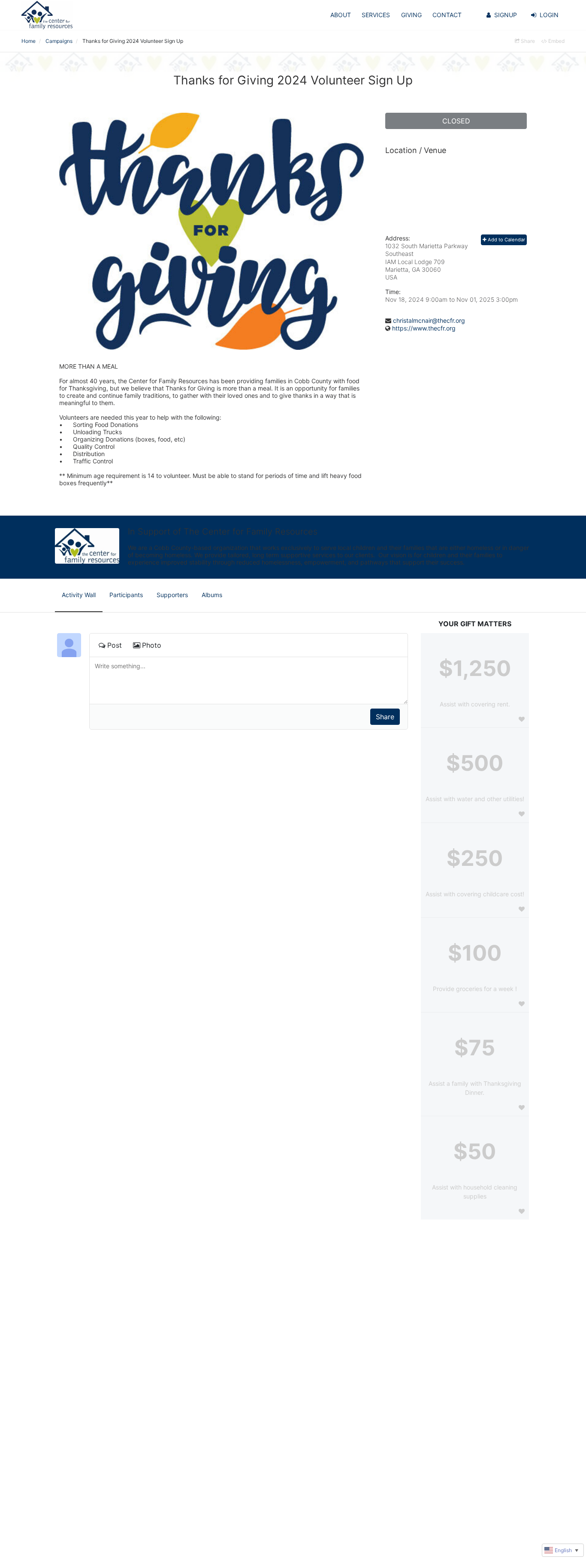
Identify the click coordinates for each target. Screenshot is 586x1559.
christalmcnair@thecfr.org (429, 320)
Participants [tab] (126, 594)
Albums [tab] (212, 594)
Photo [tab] (151, 645)
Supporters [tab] (172, 594)
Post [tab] (114, 645)
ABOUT (340, 14)
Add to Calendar (505, 240)
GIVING (411, 14)
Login (549, 14)
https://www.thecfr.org (424, 328)
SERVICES (376, 14)
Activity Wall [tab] (79, 594)
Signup (505, 14)
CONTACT (447, 14)
